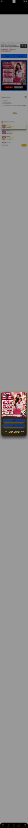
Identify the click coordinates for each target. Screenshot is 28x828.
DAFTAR (14, 425)
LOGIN (14, 420)
